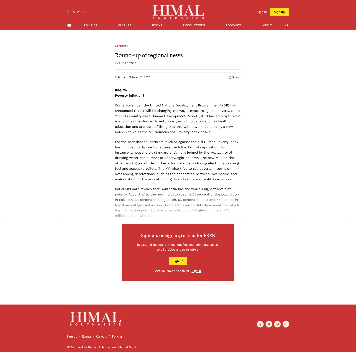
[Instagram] (78, 12)
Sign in (196, 271)
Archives (121, 46)
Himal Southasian (87, 347)
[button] (72, 336)
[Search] (286, 25)
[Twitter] (73, 12)
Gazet (132, 347)
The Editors (127, 63)
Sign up (178, 261)
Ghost (122, 347)
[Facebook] (68, 12)
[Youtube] (84, 12)
